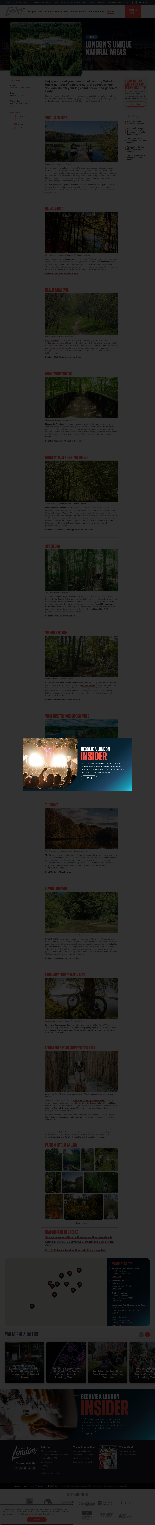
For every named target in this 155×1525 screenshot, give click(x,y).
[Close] (130, 736)
